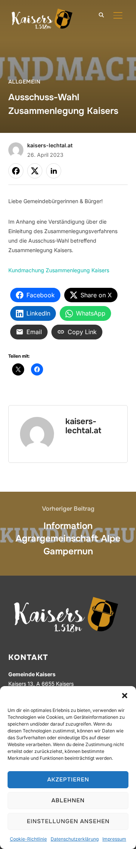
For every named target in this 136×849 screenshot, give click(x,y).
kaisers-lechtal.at (50, 145)
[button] (124, 695)
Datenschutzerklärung (75, 839)
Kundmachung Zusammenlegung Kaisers (58, 270)
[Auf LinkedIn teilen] (53, 170)
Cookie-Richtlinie (28, 839)
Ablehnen (68, 800)
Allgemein (24, 81)
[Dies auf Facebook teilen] (15, 170)
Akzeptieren (68, 779)
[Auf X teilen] (34, 170)
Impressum (114, 839)
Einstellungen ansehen (68, 821)
